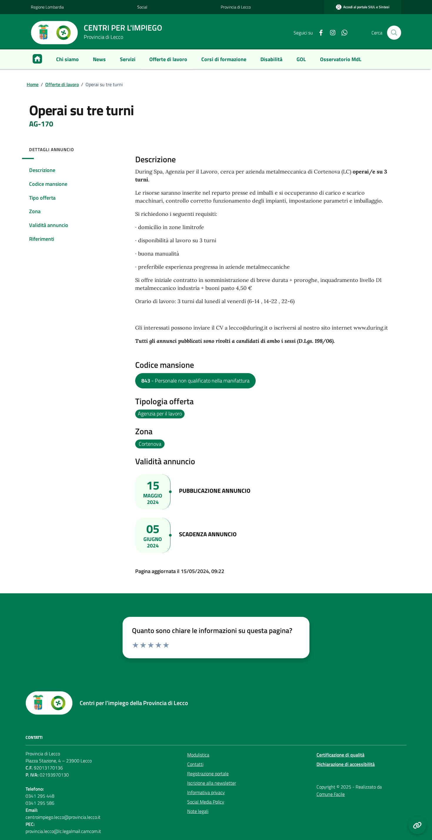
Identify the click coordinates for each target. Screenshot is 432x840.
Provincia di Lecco (236, 7)
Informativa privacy (206, 792)
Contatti (195, 764)
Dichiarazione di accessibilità (346, 764)
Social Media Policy (205, 801)
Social (142, 7)
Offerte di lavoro (62, 84)
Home (32, 84)
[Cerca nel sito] (394, 33)
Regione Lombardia (47, 7)
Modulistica (198, 754)
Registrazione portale (208, 773)
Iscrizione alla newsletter (211, 782)
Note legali (197, 811)
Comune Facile (331, 794)
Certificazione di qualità (340, 754)
